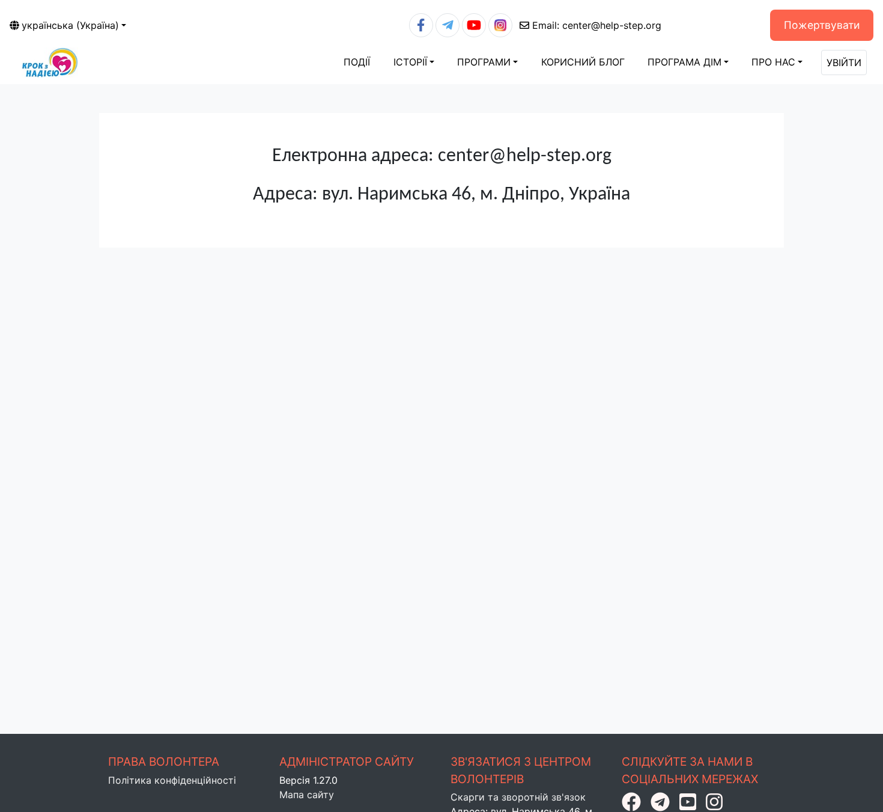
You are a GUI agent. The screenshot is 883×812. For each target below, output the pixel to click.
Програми (484, 62)
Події (357, 62)
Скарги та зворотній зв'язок (518, 797)
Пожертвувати (822, 25)
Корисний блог (583, 62)
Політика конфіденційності (172, 780)
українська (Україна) (70, 25)
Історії (410, 62)
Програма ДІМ (684, 62)
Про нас (773, 62)
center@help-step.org (596, 25)
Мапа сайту (306, 795)
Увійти (844, 62)
